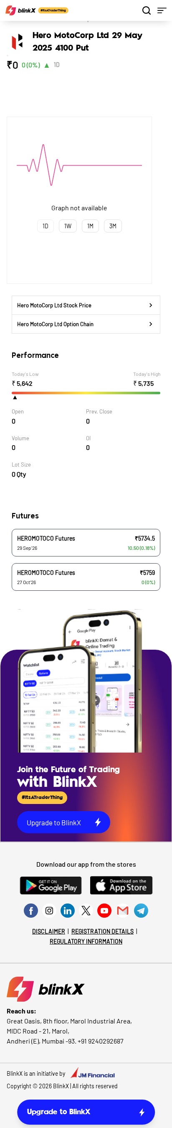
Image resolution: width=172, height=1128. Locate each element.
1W (67, 226)
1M (90, 226)
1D (57, 64)
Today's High (146, 374)
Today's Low (25, 374)
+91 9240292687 (101, 1041)
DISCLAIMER (48, 931)
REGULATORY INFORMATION (86, 941)
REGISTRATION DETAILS (102, 931)
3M (112, 226)
